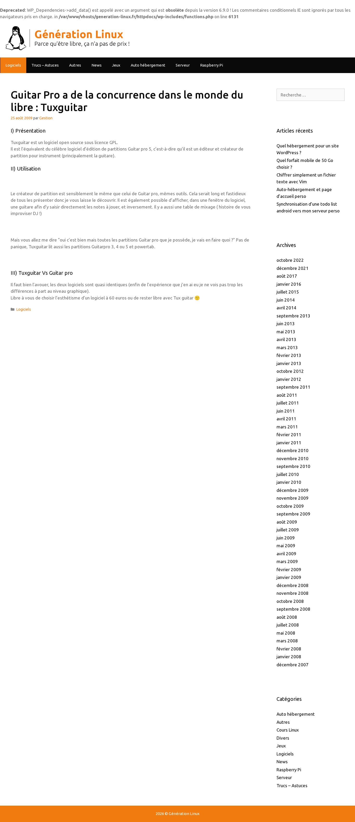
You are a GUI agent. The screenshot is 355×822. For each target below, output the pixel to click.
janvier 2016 (289, 284)
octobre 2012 (290, 371)
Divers (283, 737)
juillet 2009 (288, 529)
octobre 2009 (290, 506)
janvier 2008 (289, 656)
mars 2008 (287, 640)
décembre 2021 (292, 268)
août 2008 (287, 617)
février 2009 (289, 569)
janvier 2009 (289, 577)
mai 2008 (286, 632)
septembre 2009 (293, 513)
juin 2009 (286, 537)
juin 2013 (286, 323)
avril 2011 (286, 418)
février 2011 (289, 434)
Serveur (183, 65)
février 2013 (289, 355)
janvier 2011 (289, 442)
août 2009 (287, 521)
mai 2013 (286, 331)
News (96, 65)
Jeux (116, 65)
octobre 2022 (290, 260)
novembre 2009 (292, 497)
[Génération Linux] (66, 38)
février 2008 (289, 648)
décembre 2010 (292, 450)
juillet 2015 (288, 291)
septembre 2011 (293, 386)
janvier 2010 (289, 482)
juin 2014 (286, 299)
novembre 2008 (292, 593)
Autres (75, 65)
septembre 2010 (293, 466)
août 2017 (287, 275)
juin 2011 (286, 410)
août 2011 (287, 395)
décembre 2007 (292, 664)
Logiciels (13, 65)
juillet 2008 (288, 624)
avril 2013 (286, 339)
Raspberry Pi (211, 65)
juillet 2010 (288, 474)
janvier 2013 (289, 363)
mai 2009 (286, 545)
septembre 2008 (293, 608)
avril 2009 (286, 553)
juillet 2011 (288, 402)
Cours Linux (288, 729)
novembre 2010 (292, 458)
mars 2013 (287, 347)
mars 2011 (287, 426)
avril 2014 (286, 307)
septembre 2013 (293, 315)
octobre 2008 (290, 601)
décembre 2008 (292, 585)
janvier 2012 (289, 379)
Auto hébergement (148, 65)
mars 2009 (287, 561)
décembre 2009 (292, 490)
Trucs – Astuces (45, 65)
